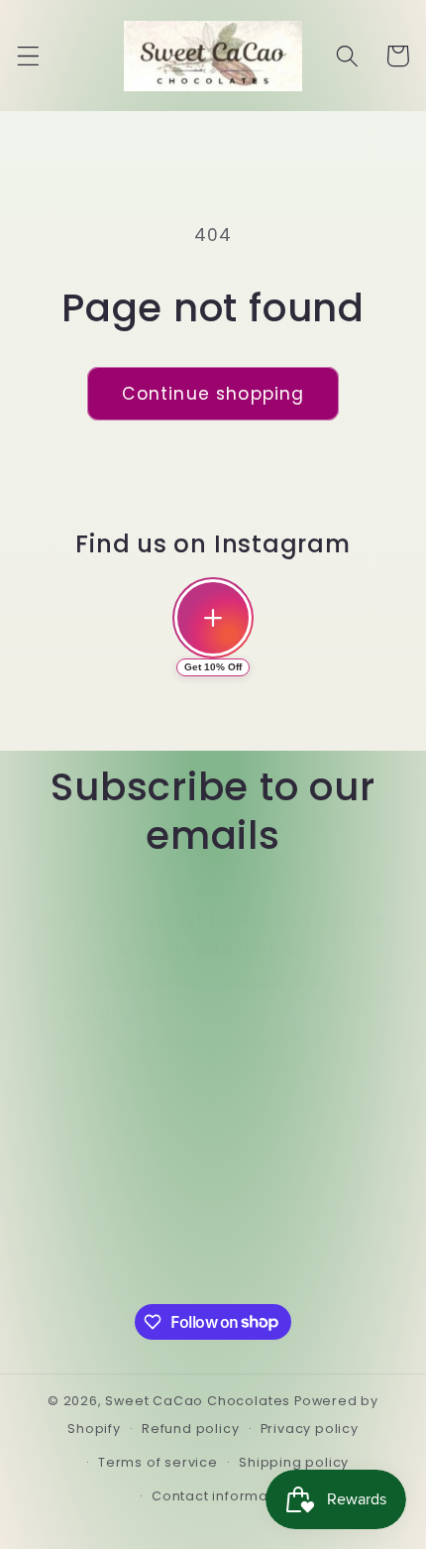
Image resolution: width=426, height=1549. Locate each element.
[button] (28, 56)
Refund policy (190, 1428)
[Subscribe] (360, 1013)
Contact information (223, 1496)
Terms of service (158, 1462)
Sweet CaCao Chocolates (197, 1400)
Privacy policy (310, 1428)
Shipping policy (294, 1462)
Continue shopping (213, 394)
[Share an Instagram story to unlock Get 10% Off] (213, 617)
